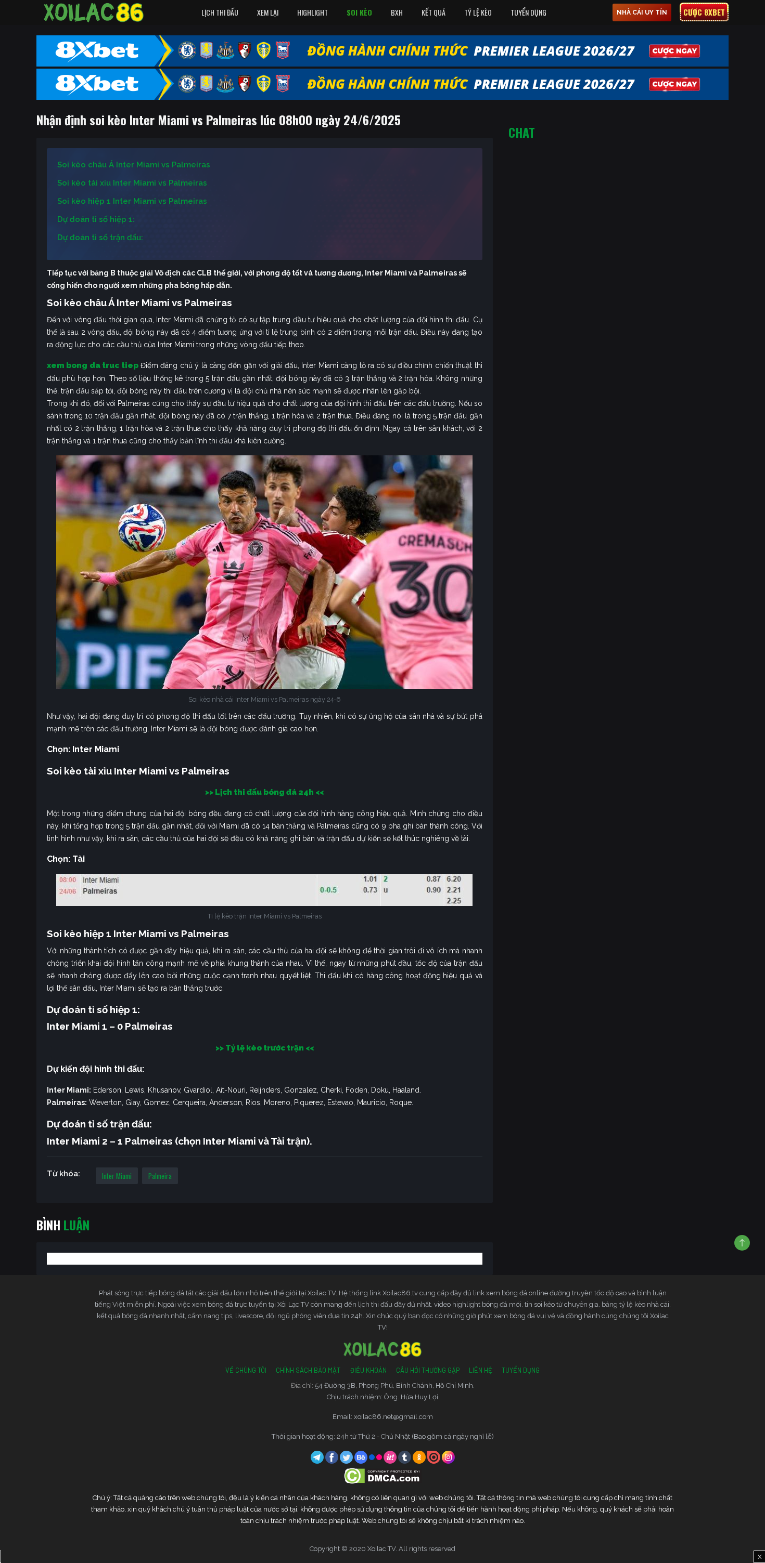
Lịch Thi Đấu (219, 12)
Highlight (312, 12)
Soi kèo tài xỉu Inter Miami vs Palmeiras (132, 183)
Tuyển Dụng (528, 12)
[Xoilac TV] (94, 12)
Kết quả (433, 12)
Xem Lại (267, 12)
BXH (397, 12)
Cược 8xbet (704, 12)
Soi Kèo (359, 12)
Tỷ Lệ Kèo (478, 12)
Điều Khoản (368, 1370)
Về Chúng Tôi (245, 1370)
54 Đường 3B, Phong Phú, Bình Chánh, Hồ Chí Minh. (395, 1385)
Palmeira (160, 1176)
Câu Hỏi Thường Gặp (428, 1370)
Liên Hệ (480, 1370)
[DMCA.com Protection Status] (383, 1475)
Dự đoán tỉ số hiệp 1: (96, 219)
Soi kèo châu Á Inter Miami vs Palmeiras (133, 164)
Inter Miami (117, 1176)
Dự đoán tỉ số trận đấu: (100, 237)
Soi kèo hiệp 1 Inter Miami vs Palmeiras (132, 201)
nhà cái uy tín (642, 12)
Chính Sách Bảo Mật (308, 1370)
